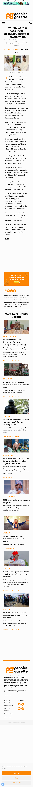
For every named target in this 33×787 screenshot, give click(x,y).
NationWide (9, 497)
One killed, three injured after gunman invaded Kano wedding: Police (16, 422)
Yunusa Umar (7, 477)
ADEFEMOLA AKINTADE (10, 548)
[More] (14, 290)
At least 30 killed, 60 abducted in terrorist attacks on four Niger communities (16, 461)
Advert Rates (7, 717)
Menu (11, 23)
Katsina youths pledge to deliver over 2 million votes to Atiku (16, 384)
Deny (16, 778)
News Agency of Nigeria (12, 49)
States (6, 416)
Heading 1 (8, 455)
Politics (7, 379)
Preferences (16, 783)
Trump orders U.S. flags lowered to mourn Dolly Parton (13, 538)
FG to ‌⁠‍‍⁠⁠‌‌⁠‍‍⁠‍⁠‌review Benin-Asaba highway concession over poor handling (16, 615)
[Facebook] (5, 290)
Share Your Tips (8, 713)
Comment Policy (8, 705)
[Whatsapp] (11, 290)
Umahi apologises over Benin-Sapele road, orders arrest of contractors (16, 574)
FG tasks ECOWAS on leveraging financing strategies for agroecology (14, 342)
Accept (16, 773)
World (6, 533)
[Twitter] (8, 290)
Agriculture (9, 336)
